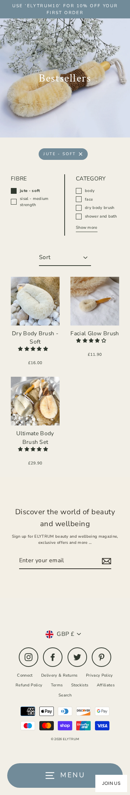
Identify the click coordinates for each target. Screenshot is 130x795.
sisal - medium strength (34, 202)
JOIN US (111, 783)
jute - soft (59, 154)
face (89, 199)
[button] (33, 349)
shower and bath (101, 216)
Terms (57, 685)
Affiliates (105, 685)
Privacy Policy (99, 675)
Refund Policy (29, 685)
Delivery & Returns (59, 675)
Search (65, 695)
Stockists (79, 685)
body (90, 190)
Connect (24, 675)
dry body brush (99, 207)
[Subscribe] (105, 561)
